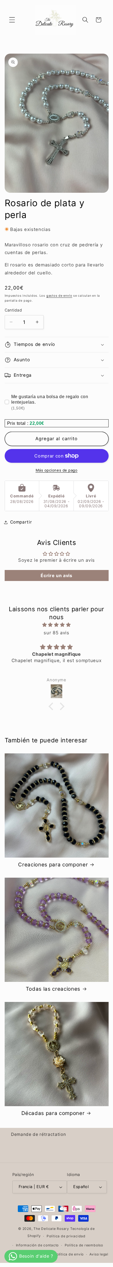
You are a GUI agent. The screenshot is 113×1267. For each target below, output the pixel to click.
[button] (12, 19)
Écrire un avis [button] (56, 575)
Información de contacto (37, 1245)
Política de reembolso (84, 1245)
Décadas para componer (52, 1113)
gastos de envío (59, 296)
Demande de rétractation (38, 1134)
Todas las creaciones (53, 989)
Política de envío (69, 1254)
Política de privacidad (66, 1236)
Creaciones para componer (53, 864)
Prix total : (18, 423)
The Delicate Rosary (51, 1229)
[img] (57, 625)
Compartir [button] (21, 522)
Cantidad (13, 310)
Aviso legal (98, 1254)
